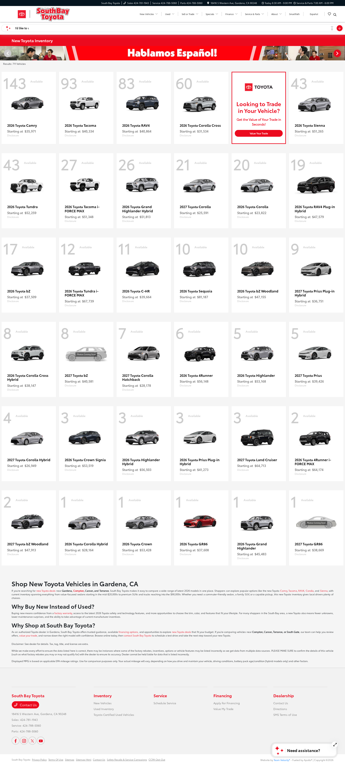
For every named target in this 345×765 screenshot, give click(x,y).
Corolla (310, 590)
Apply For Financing (226, 703)
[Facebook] (16, 741)
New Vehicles (103, 703)
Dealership (283, 695)
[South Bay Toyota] (46, 13)
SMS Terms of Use (285, 715)
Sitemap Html (83, 759)
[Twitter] (32, 741)
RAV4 (301, 590)
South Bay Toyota (21, 759)
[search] (334, 14)
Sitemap (69, 759)
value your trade (28, 635)
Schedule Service (165, 703)
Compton (78, 590)
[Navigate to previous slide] (3, 53)
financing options (128, 631)
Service (160, 695)
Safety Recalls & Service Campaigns (127, 759)
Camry (283, 590)
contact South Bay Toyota (137, 635)
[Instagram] (24, 741)
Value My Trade (223, 709)
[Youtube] (41, 741)
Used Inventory (104, 709)
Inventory (103, 695)
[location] (208, 3)
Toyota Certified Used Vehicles (114, 715)
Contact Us (28, 704)
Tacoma (292, 590)
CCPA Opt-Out (157, 759)
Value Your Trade (259, 133)
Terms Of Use (55, 759)
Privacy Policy (39, 759)
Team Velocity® (282, 760)
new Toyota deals (46, 590)
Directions (280, 709)
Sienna (324, 590)
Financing (222, 695)
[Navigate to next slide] (342, 53)
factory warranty (63, 613)
